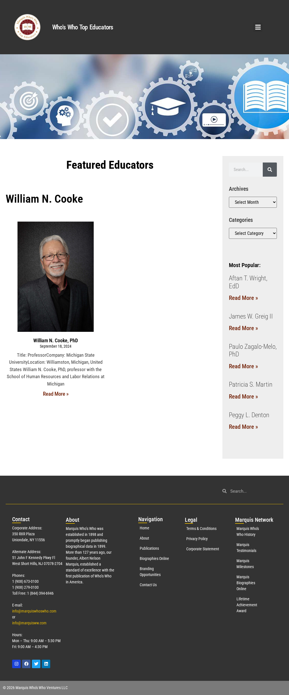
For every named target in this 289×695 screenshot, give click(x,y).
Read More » (56, 394)
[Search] (270, 170)
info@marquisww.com (29, 623)
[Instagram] (16, 664)
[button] (257, 27)
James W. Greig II (251, 316)
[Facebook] (26, 664)
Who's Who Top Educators (82, 27)
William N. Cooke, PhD (55, 340)
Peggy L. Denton (249, 415)
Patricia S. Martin (250, 384)
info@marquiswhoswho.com (34, 611)
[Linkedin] (46, 664)
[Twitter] (36, 664)
